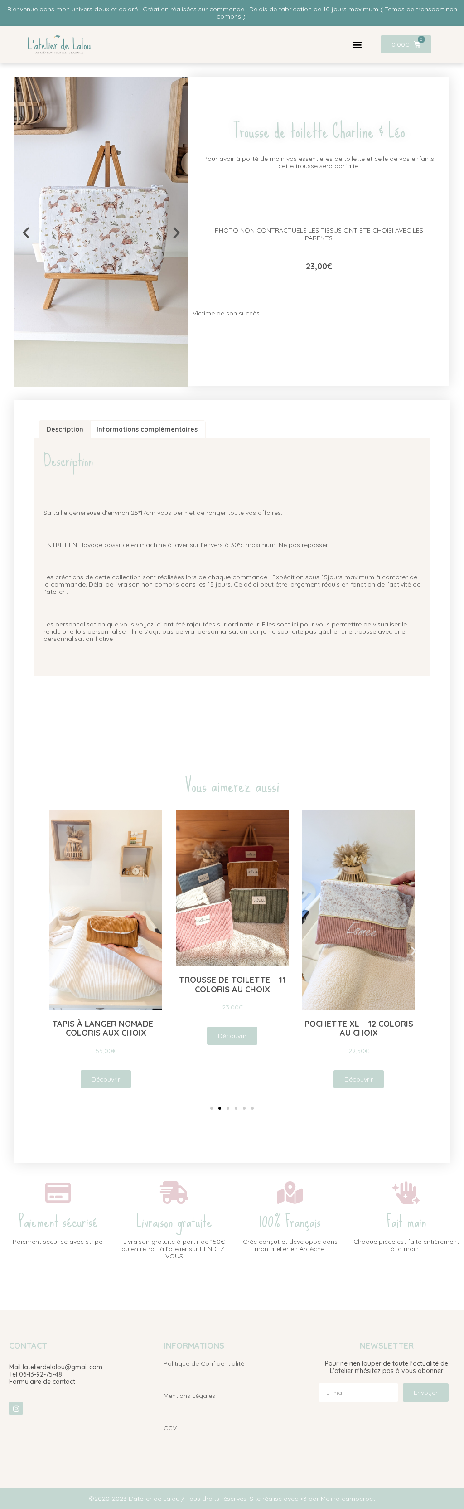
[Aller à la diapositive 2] (219, 1108)
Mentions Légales (189, 1396)
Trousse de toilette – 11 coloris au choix (232, 985)
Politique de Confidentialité (204, 1363)
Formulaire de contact (42, 1382)
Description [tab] (65, 429)
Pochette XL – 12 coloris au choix (358, 1028)
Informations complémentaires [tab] (147, 429)
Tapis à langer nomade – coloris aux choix (106, 1028)
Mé (325, 1498)
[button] (356, 44)
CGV (170, 1428)
